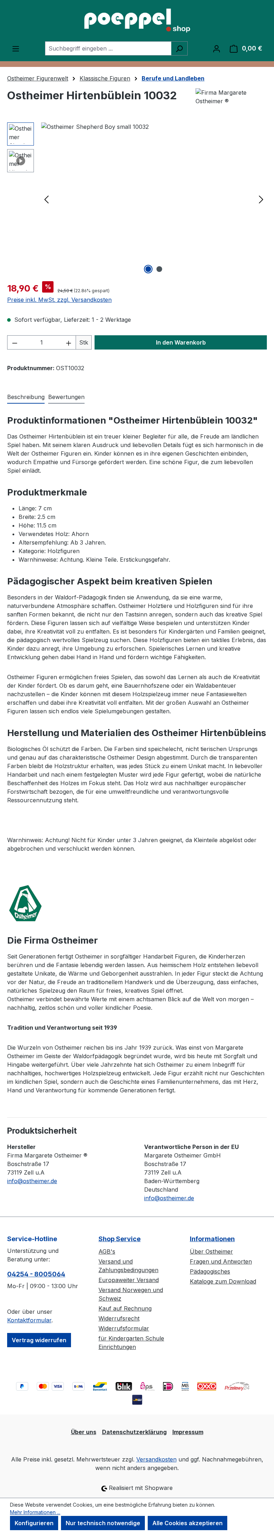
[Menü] (15, 48)
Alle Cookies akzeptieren (187, 1523)
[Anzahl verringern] (14, 342)
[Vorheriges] (46, 199)
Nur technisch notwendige (103, 1523)
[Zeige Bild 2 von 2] (159, 269)
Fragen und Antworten (221, 1261)
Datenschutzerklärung (134, 1431)
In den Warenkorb (181, 342)
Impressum (187, 1431)
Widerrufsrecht (118, 1318)
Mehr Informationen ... (35, 1512)
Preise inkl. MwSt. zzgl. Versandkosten (59, 299)
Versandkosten (156, 1459)
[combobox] (108, 48)
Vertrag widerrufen (39, 1340)
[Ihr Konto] (216, 48)
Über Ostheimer (211, 1251)
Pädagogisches (210, 1271)
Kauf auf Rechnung (125, 1308)
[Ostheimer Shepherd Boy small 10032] (154, 198)
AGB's (106, 1251)
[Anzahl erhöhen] (68, 342)
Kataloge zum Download (223, 1281)
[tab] (26, 397)
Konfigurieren (34, 1523)
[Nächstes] (261, 199)
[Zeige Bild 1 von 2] (148, 269)
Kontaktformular (29, 1320)
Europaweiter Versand (128, 1279)
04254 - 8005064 (36, 1274)
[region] (137, 198)
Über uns (83, 1431)
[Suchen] (179, 48)
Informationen (212, 1239)
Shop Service (119, 1239)
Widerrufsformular (123, 1328)
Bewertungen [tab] (66, 396)
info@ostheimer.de (32, 1181)
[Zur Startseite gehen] (137, 21)
